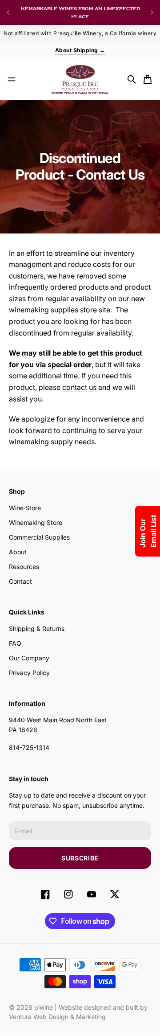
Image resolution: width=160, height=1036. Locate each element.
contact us (79, 387)
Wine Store (25, 508)
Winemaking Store (35, 522)
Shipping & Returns (36, 628)
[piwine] (80, 79)
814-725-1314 (29, 747)
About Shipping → (80, 50)
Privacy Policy (29, 672)
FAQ (15, 643)
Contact (20, 581)
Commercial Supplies (39, 537)
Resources (24, 566)
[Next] (152, 12)
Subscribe (80, 858)
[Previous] (8, 12)
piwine (43, 1007)
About (18, 552)
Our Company (29, 658)
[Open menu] (11, 79)
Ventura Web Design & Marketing (57, 1016)
